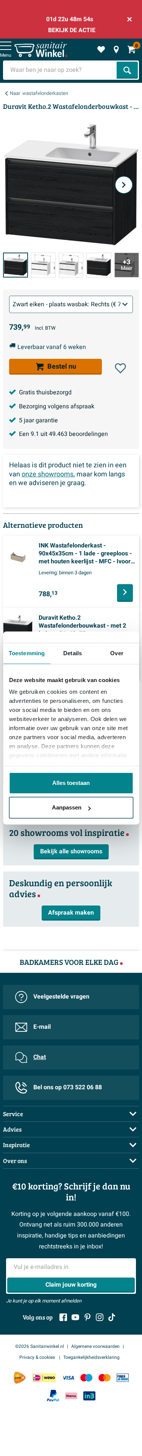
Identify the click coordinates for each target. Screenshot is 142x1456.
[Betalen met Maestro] (86, 1377)
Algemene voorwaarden (95, 1346)
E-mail (42, 1026)
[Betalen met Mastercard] (104, 1377)
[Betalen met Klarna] (71, 1395)
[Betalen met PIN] (123, 1377)
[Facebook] (63, 1317)
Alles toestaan (71, 783)
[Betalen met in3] (89, 1395)
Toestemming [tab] (27, 653)
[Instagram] (99, 1317)
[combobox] (60, 70)
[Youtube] (75, 1317)
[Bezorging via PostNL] (20, 1378)
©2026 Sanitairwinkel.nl (39, 1346)
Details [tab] (72, 653)
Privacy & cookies (37, 1357)
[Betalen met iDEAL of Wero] (44, 1377)
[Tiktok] (111, 1317)
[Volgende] (124, 185)
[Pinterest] (87, 1317)
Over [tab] (116, 653)
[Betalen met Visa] (68, 1377)
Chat (39, 1057)
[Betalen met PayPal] (53, 1396)
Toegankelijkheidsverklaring (91, 1357)
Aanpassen (66, 807)
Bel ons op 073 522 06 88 (67, 1087)
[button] (120, 368)
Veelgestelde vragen (61, 996)
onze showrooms (47, 474)
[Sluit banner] (129, 19)
